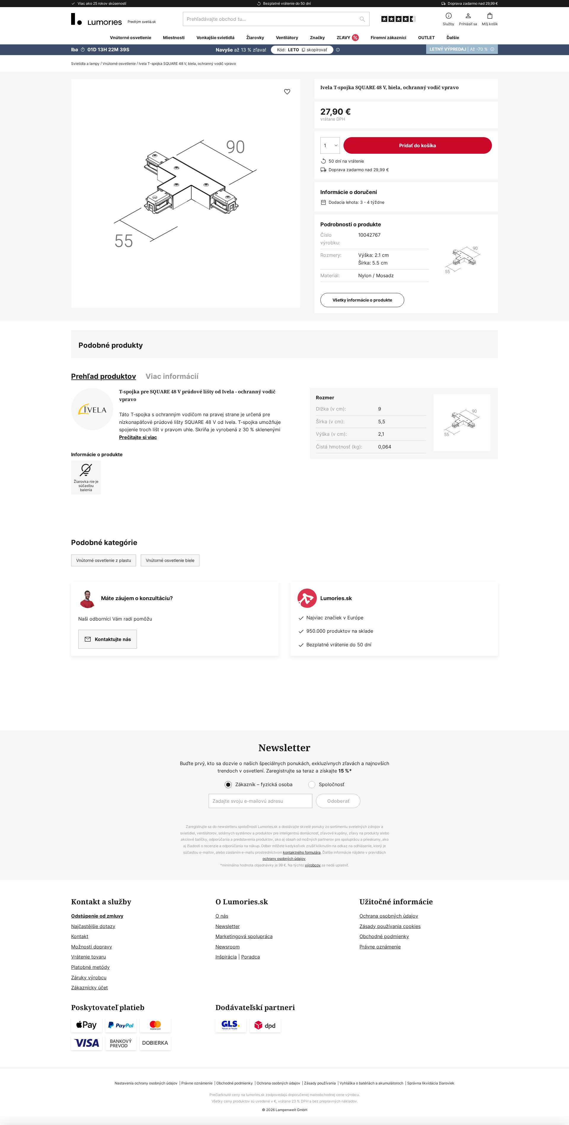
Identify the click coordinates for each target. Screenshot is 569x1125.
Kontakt (79, 936)
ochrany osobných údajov (284, 858)
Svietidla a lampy (85, 63)
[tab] (103, 376)
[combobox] (276, 19)
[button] (287, 92)
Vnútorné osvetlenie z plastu (103, 560)
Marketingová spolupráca (244, 936)
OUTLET (426, 37)
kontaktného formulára (302, 852)
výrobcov (313, 865)
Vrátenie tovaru (88, 956)
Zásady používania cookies (390, 926)
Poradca (250, 956)
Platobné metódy (90, 967)
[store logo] (113, 19)
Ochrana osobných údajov (388, 916)
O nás (221, 916)
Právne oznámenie (380, 946)
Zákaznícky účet (89, 987)
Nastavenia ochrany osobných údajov (146, 1083)
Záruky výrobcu (88, 977)
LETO (302, 49)
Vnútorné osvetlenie (119, 63)
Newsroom (227, 946)
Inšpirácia (226, 956)
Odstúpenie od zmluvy (97, 916)
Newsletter (227, 926)
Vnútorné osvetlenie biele (170, 560)
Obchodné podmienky (384, 936)
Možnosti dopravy (91, 946)
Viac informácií (172, 376)
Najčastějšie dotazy (93, 926)
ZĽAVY (343, 37)
